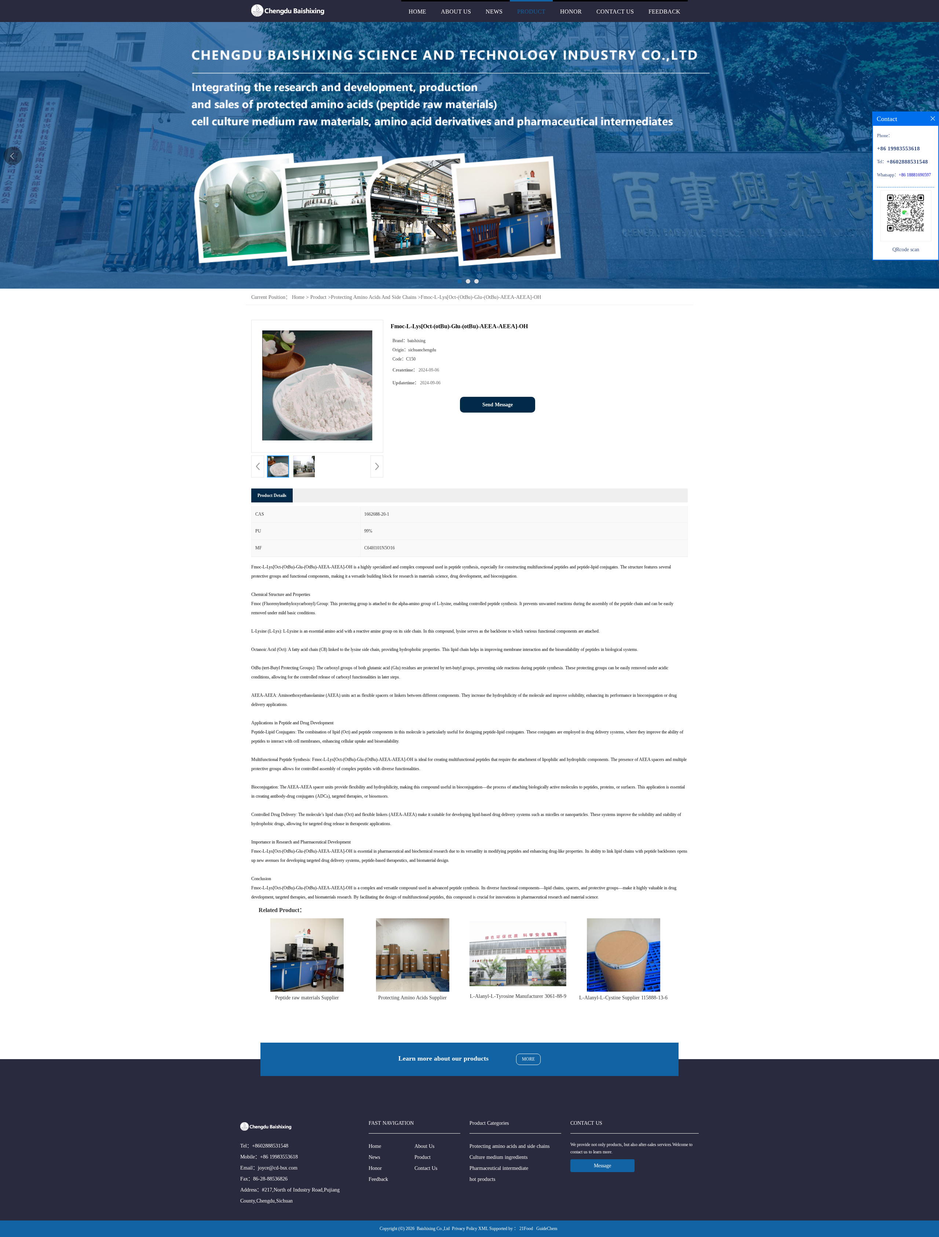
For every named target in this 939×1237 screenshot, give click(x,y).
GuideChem (546, 1228)
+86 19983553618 (279, 1157)
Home (417, 11)
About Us (456, 11)
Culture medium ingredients (498, 1157)
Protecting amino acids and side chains (373, 297)
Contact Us (615, 11)
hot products (482, 1179)
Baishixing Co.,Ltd (433, 1228)
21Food (526, 1228)
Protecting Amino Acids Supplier (412, 997)
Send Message (497, 404)
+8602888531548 (270, 1146)
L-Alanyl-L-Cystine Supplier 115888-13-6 (623, 997)
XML (483, 1228)
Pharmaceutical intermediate (499, 1168)
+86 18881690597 (915, 175)
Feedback (664, 11)
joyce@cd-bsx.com (277, 1168)
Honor (571, 11)
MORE (528, 1059)
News (494, 11)
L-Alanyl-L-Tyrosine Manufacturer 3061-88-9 (518, 996)
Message (602, 1165)
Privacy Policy (464, 1228)
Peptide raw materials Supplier (307, 997)
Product (531, 11)
